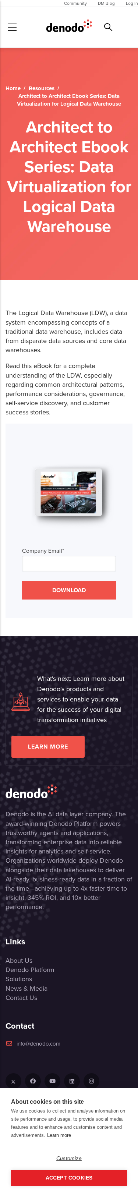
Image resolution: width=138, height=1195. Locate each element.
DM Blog (106, 3)
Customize (69, 1158)
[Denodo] (69, 27)
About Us (19, 960)
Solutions (19, 979)
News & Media (26, 988)
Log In (132, 3)
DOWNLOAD (69, 590)
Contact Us (21, 998)
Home (13, 88)
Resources (41, 88)
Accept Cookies (69, 1178)
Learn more (48, 746)
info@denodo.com (38, 1044)
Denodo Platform (30, 970)
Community (75, 3)
